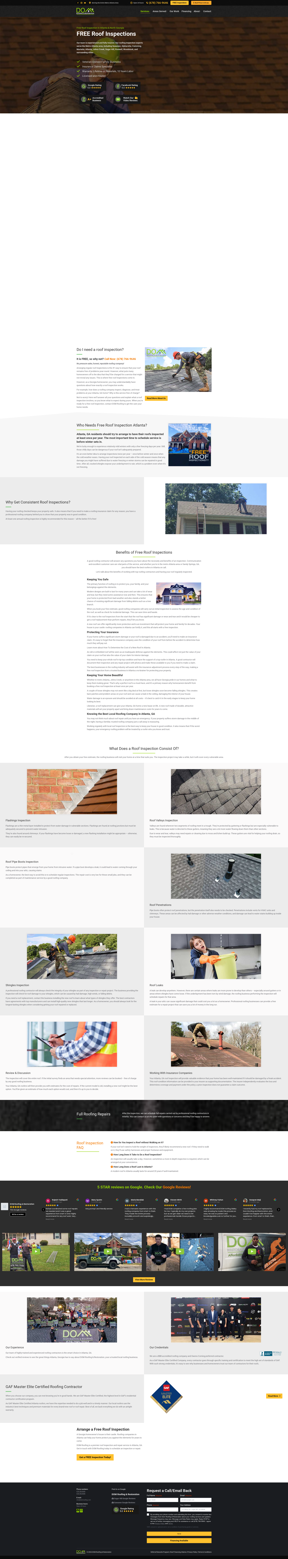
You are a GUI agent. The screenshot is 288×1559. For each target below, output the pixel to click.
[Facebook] (77, 1511)
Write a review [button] (18, 1214)
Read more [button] (50, 1219)
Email (186, 1495)
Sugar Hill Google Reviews (124, 1498)
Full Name (154, 1495)
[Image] (166, 1397)
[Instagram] (81, 1511)
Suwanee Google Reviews (124, 1503)
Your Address (185, 1505)
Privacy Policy (160, 1523)
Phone (153, 1505)
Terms (170, 1523)
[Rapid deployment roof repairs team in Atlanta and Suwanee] (72, 1319)
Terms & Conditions (205, 1552)
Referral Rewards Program (160, 1552)
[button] (278, 1209)
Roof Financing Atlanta (178, 1552)
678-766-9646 (80, 1491)
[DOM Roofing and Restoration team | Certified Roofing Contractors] (216, 1319)
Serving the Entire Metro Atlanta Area (105, 3)
